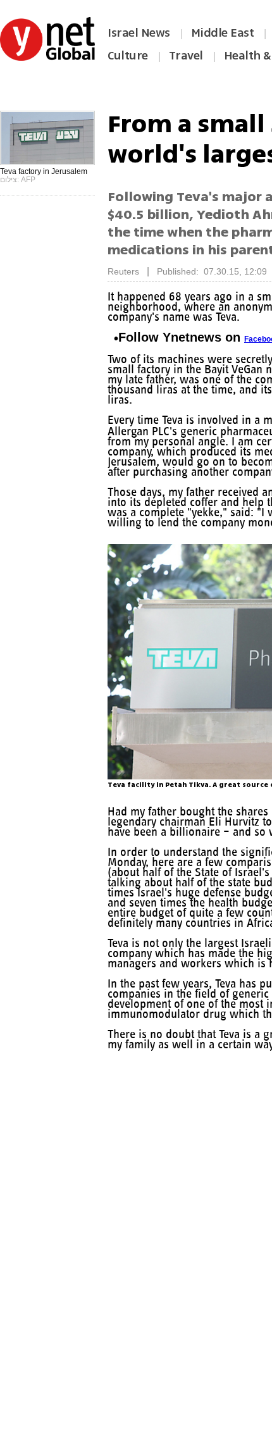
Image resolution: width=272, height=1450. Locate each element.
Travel (186, 56)
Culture (128, 56)
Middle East (222, 33)
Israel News (139, 33)
